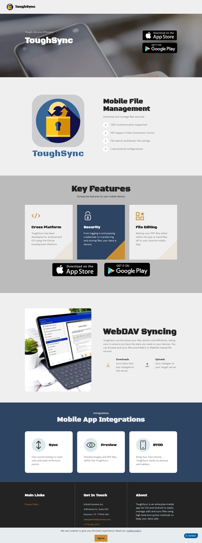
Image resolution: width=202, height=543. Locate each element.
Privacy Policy (32, 504)
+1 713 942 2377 (92, 524)
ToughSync (25, 7)
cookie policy (133, 530)
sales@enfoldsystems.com (97, 519)
